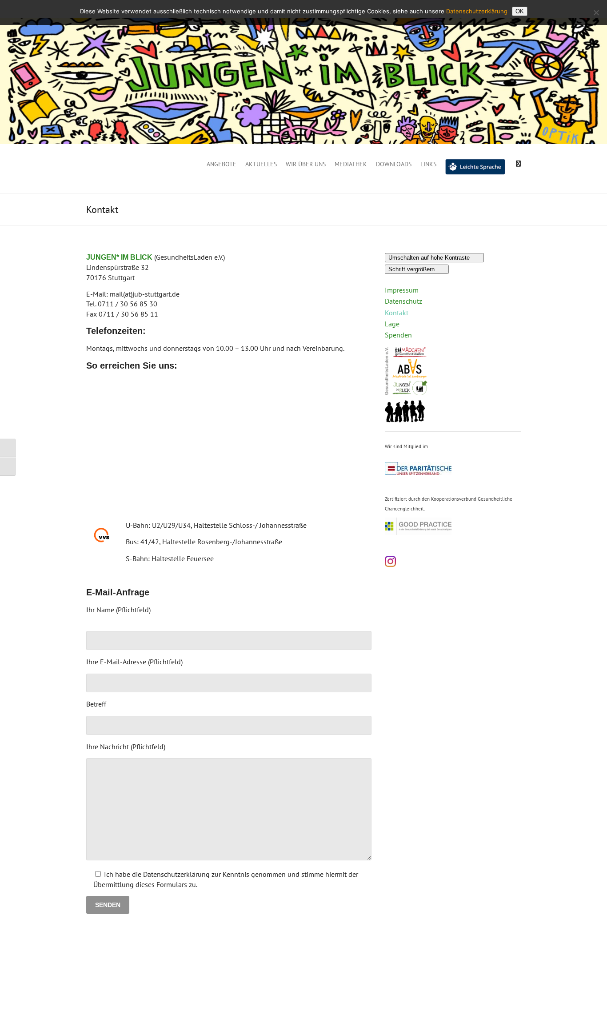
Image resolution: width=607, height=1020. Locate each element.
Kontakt (396, 312)
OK (519, 11)
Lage (392, 323)
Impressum (402, 289)
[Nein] (595, 12)
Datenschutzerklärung (476, 11)
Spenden (398, 334)
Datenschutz (403, 301)
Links (428, 164)
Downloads (393, 164)
